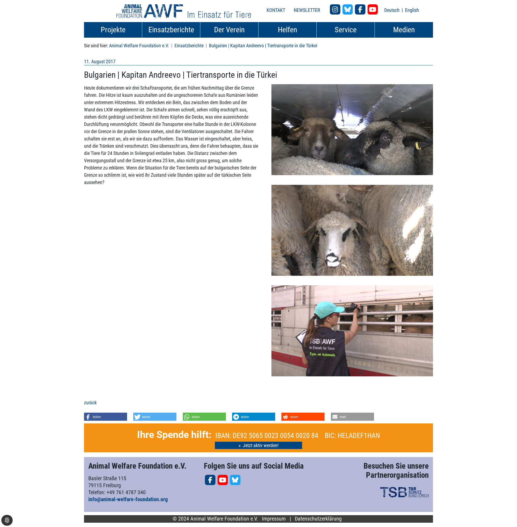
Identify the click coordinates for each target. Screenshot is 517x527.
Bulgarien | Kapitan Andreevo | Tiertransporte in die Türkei (263, 45)
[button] (105, 417)
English (412, 10)
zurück (90, 402)
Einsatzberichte (189, 45)
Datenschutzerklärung (318, 519)
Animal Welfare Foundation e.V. (139, 45)
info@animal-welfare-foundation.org (128, 499)
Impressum (274, 519)
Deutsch (392, 10)
